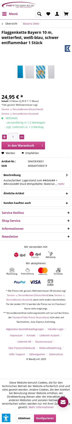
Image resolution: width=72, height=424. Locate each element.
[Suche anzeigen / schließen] (39, 14)
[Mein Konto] (57, 14)
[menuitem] (10, 14)
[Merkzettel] (48, 14)
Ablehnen (24, 418)
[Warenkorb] (66, 14)
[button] (6, 418)
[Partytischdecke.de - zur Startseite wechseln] (19, 5)
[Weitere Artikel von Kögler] (68, 48)
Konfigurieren (45, 418)
